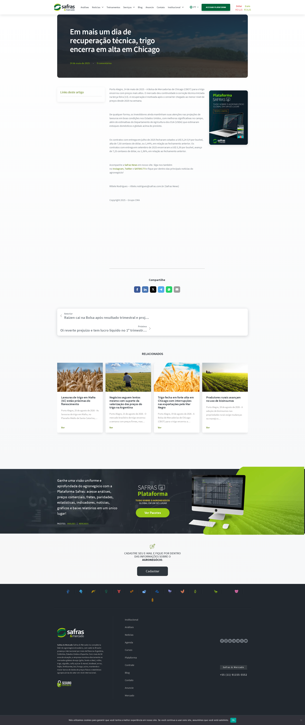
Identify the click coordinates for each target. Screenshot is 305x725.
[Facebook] (137, 289)
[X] (153, 289)
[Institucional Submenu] (183, 7)
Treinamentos (113, 7)
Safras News (131, 164)
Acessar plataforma (216, 7)
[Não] (301, 720)
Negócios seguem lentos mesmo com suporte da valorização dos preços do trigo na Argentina (125, 402)
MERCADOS (83, 524)
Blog (140, 7)
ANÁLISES (71, 524)
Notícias (96, 7)
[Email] (177, 289)
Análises (85, 7)
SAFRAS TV (140, 168)
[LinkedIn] (145, 289)
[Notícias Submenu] (102, 7)
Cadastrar (152, 571)
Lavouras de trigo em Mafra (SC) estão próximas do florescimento (78, 400)
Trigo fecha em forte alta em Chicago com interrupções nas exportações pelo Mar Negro (176, 402)
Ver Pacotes (153, 513)
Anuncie (150, 7)
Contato (161, 7)
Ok (233, 720)
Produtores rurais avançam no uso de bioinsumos (223, 399)
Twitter (128, 168)
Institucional (174, 7)
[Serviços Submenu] (134, 7)
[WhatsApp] (169, 289)
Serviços (127, 7)
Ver (63, 427)
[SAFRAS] (64, 7)
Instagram (118, 168)
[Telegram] (161, 289)
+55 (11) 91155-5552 (233, 674)
